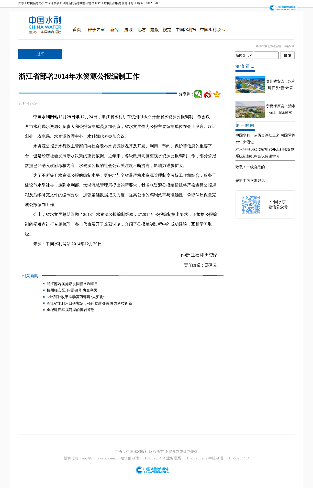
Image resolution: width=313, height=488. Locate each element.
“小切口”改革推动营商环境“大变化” (76, 297)
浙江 (40, 54)
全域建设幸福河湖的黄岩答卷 (70, 310)
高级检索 (261, 46)
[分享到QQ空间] (217, 94)
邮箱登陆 (289, 46)
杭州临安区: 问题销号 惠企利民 (72, 290)
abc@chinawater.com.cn (101, 458)
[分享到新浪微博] (208, 94)
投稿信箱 (275, 46)
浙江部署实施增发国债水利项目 (72, 284)
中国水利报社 (137, 452)
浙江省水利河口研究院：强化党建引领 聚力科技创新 (89, 303)
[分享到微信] (198, 94)
